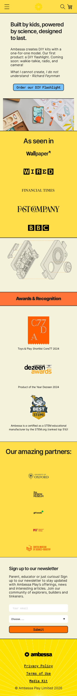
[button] (7, 7)
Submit (38, 629)
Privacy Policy (38, 666)
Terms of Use (38, 673)
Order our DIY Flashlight (38, 87)
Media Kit (38, 681)
